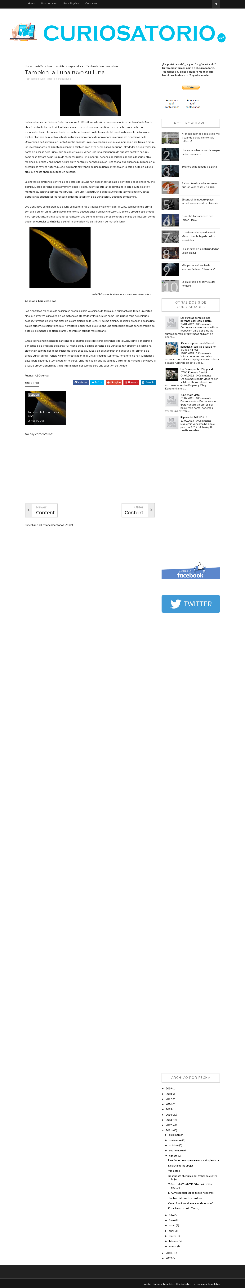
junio (172, 1220)
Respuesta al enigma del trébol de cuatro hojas (192, 1177)
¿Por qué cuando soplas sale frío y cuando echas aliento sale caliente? (201, 137)
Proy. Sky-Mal (71, 3)
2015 (169, 1109)
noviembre (175, 1140)
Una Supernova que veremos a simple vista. (194, 1160)
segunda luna (75, 66)
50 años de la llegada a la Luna (199, 166)
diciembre (175, 1134)
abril (172, 1230)
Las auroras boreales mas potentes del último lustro (196, 319)
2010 (169, 1253)
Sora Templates (166, 1284)
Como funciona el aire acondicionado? (190, 1203)
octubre (174, 1145)
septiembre (176, 1150)
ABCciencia (42, 375)
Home (31, 3)
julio (171, 1215)
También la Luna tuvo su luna (44, 414)
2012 (169, 1125)
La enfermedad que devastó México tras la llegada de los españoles (198, 236)
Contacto (91, 3)
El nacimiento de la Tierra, (183, 1208)
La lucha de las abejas (181, 1165)
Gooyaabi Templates (207, 1284)
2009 (169, 1258)
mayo (172, 1225)
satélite (60, 66)
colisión (39, 66)
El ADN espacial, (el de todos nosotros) (191, 1192)
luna (49, 66)
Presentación (49, 3)
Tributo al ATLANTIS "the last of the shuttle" (190, 1186)
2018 (169, 1093)
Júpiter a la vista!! (191, 394)
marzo (173, 1235)
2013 (169, 1119)
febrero (174, 1241)
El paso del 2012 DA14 (193, 417)
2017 (169, 1099)
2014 (169, 1114)
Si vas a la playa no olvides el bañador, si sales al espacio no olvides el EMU (198, 346)
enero (173, 1246)
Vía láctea (174, 1170)
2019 (169, 1088)
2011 (169, 1130)
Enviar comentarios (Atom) (57, 524)
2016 (169, 1104)
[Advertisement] (177, 497)
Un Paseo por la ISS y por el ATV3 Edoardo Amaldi (196, 370)
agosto (173, 1155)
